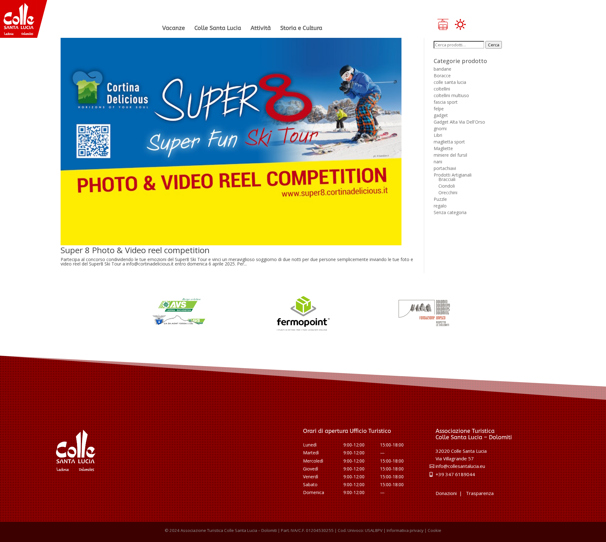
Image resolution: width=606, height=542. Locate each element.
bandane (442, 69)
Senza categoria (450, 212)
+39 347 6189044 (455, 474)
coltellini (442, 89)
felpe (439, 109)
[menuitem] (173, 28)
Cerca (493, 45)
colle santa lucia (450, 82)
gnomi (440, 128)
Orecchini (447, 192)
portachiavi (445, 168)
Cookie (434, 530)
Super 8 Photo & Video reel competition (135, 250)
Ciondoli (446, 186)
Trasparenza (480, 493)
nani (438, 162)
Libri (438, 135)
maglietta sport (449, 142)
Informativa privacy (405, 530)
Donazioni (446, 493)
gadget (441, 115)
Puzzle (440, 199)
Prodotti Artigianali (453, 175)
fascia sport (446, 102)
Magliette (443, 148)
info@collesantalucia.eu (460, 466)
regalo (440, 206)
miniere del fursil (450, 155)
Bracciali (446, 179)
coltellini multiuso (451, 95)
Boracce (442, 76)
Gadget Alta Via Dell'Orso (459, 122)
